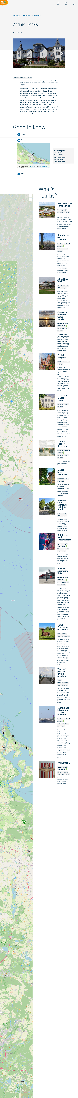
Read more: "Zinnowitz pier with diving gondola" (55, 685)
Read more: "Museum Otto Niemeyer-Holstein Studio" (55, 515)
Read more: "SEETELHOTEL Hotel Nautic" (55, 217)
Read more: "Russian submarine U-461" (55, 594)
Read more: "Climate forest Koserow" (55, 254)
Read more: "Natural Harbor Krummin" (55, 453)
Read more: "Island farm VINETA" (55, 293)
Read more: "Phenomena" (55, 774)
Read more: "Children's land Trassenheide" (55, 549)
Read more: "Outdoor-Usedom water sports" (55, 331)
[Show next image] (61, 53)
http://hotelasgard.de (60, 161)
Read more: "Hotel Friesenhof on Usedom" (55, 644)
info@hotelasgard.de (59, 157)
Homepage (16, 16)
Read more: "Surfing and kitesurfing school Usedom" (55, 732)
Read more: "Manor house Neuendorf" (55, 482)
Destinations (26, 16)
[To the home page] (4, 3)
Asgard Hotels (36, 16)
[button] (3, 733)
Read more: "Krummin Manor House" (55, 416)
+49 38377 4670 (58, 159)
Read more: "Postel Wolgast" (55, 372)
